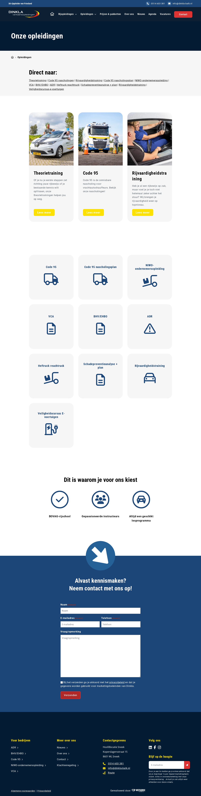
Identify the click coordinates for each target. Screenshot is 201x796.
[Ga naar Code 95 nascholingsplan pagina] (100, 279)
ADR (52, 84)
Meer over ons (66, 740)
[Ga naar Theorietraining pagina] (51, 138)
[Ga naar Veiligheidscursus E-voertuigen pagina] (51, 429)
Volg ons (154, 740)
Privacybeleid (44, 791)
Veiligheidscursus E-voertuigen (51, 415)
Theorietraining (37, 80)
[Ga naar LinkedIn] (150, 747)
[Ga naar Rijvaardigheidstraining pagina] (149, 138)
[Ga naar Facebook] (155, 747)
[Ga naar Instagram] (159, 747)
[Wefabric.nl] (138, 790)
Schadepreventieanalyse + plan (99, 84)
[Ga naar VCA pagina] (51, 329)
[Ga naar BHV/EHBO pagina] (100, 329)
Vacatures (165, 14)
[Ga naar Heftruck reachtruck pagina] (51, 378)
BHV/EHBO (42, 84)
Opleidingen (86, 14)
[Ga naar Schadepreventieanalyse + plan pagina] (100, 380)
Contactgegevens (114, 740)
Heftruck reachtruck (68, 84)
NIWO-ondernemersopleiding (151, 80)
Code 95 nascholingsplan (118, 80)
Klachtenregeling (66, 765)
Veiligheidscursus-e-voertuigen (46, 89)
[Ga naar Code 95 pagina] (100, 138)
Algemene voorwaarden (23, 791)
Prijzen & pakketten (110, 14)
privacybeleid (116, 682)
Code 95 (90, 173)
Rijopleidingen (66, 14)
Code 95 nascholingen (61, 80)
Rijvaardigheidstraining (89, 80)
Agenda (152, 14)
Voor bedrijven (20, 740)
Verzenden (70, 695)
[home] (24, 14)
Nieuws (141, 14)
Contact (183, 14)
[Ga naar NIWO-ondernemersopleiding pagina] (149, 281)
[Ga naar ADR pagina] (149, 329)
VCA (31, 84)
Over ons (129, 14)
